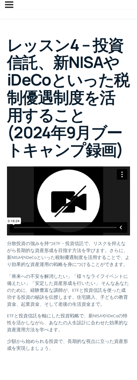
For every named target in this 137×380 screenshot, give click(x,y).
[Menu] (9, 4)
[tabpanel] (68, 259)
